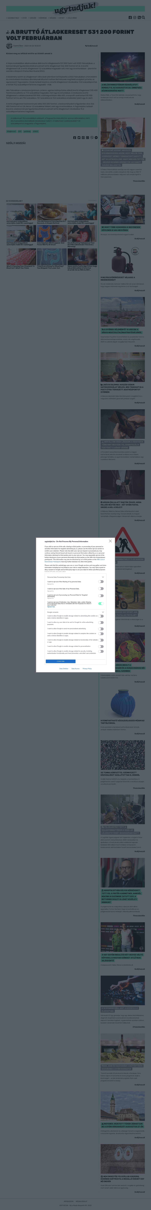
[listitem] (75, 577)
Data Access (75, 668)
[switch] (101, 581)
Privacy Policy (87, 668)
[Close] (111, 542)
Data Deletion (63, 668)
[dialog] (75, 605)
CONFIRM (61, 661)
